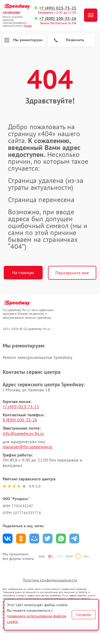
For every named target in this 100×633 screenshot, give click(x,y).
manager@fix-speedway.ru (27, 446)
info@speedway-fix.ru (23, 433)
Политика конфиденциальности (50, 580)
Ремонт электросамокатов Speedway (37, 357)
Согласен (83, 614)
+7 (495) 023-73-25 (57, 8)
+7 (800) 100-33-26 (57, 18)
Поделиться (8, 538)
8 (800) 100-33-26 (20, 419)
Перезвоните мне (72, 272)
